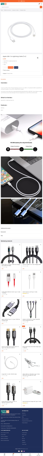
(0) (6, 267)
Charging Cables (23, 10)
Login (23, 436)
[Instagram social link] (20, 1)
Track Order (24, 444)
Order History (24, 432)
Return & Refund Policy (5, 440)
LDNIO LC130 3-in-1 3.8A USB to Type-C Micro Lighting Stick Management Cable (31, 375)
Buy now (16, 67)
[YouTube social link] (21, 1)
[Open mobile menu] (41, 4)
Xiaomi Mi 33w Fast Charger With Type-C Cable (32, 401)
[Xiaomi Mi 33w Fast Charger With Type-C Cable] (32, 390)
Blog (23, 416)
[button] (20, 245)
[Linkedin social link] (24, 1)
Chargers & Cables (15, 10)
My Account (24, 434)
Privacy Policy (3, 434)
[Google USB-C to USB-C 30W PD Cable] (11, 363)
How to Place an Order (5, 432)
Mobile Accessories (7, 10)
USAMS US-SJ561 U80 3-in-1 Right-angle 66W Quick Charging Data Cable (31, 320)
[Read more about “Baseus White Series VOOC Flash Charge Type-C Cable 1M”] (41, 327)
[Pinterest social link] (23, 1)
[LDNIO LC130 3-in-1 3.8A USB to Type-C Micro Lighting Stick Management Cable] (32, 363)
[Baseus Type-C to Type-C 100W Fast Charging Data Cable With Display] (11, 253)
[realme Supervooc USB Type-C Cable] (32, 280)
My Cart (23, 438)
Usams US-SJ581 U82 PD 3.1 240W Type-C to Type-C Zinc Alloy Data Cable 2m (10, 347)
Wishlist (23, 440)
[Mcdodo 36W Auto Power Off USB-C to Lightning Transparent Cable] (11, 390)
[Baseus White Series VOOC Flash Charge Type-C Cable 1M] (32, 335)
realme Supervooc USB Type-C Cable (30, 291)
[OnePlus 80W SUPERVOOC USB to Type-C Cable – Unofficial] (11, 280)
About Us (23, 413)
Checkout (24, 442)
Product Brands (25, 422)
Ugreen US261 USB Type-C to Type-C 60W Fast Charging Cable (11, 320)
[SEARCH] (41, 7)
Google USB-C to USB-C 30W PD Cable (9, 374)
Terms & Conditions (4, 436)
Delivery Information (4, 438)
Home (2, 10)
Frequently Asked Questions (27, 420)
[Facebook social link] (18, 1)
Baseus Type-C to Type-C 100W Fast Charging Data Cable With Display (11, 265)
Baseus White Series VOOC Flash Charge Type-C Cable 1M (32, 347)
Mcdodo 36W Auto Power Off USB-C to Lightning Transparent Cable (9, 402)
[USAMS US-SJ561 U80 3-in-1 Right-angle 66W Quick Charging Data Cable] (32, 308)
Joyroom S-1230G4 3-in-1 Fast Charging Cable (32, 264)
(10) (27, 293)
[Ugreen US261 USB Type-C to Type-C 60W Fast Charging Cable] (11, 308)
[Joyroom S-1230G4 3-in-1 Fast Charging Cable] (32, 253)
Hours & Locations (25, 418)
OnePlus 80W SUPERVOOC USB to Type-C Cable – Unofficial (11, 292)
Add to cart (10, 67)
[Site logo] (3, 3)
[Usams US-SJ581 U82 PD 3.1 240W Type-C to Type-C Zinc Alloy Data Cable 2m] (11, 335)
